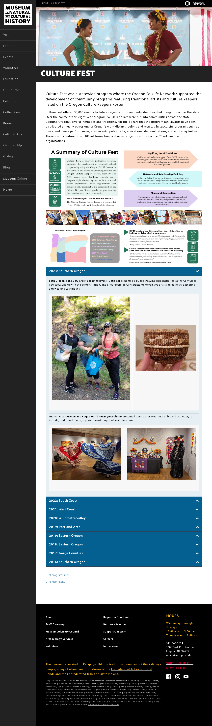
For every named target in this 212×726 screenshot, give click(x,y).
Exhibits (9, 46)
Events (8, 57)
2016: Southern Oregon (67, 562)
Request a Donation (116, 617)
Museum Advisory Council (62, 632)
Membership (12, 145)
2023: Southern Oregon (67, 271)
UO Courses (12, 90)
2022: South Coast (63, 501)
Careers (108, 639)
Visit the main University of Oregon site (195, 3)
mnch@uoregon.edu (179, 655)
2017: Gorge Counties (66, 553)
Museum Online (15, 178)
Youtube (186, 676)
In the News (110, 646)
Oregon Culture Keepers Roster (96, 105)
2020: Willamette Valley (67, 518)
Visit (6, 35)
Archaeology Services (59, 639)
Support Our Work (114, 632)
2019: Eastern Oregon (66, 536)
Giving (8, 156)
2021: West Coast (62, 509)
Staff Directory (55, 624)
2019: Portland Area (64, 527)
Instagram (177, 676)
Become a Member (115, 624)
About (50, 617)
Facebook (168, 676)
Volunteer (10, 68)
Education (11, 79)
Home (7, 189)
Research (10, 123)
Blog (6, 167)
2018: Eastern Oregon (66, 544)
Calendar (10, 101)
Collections (12, 112)
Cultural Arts (13, 134)
